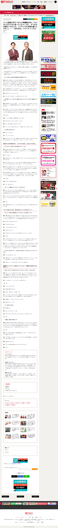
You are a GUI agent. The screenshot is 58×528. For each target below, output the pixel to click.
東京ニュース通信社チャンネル (50, 519)
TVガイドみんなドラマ (41, 519)
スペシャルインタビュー (7, 19)
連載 (41, 1)
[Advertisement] (48, 49)
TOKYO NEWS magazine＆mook (8, 519)
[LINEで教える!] (32, 19)
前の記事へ (5, 496)
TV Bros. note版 (27, 519)
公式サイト (6, 449)
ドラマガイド (28, 1)
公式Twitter (7, 452)
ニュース (34, 1)
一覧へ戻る (20, 496)
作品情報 (45, 1)
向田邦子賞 (24, 1)
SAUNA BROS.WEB (33, 519)
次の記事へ (35, 496)
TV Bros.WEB (21, 519)
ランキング (50, 1)
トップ (17, 517)
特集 (38, 1)
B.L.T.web (16, 519)
